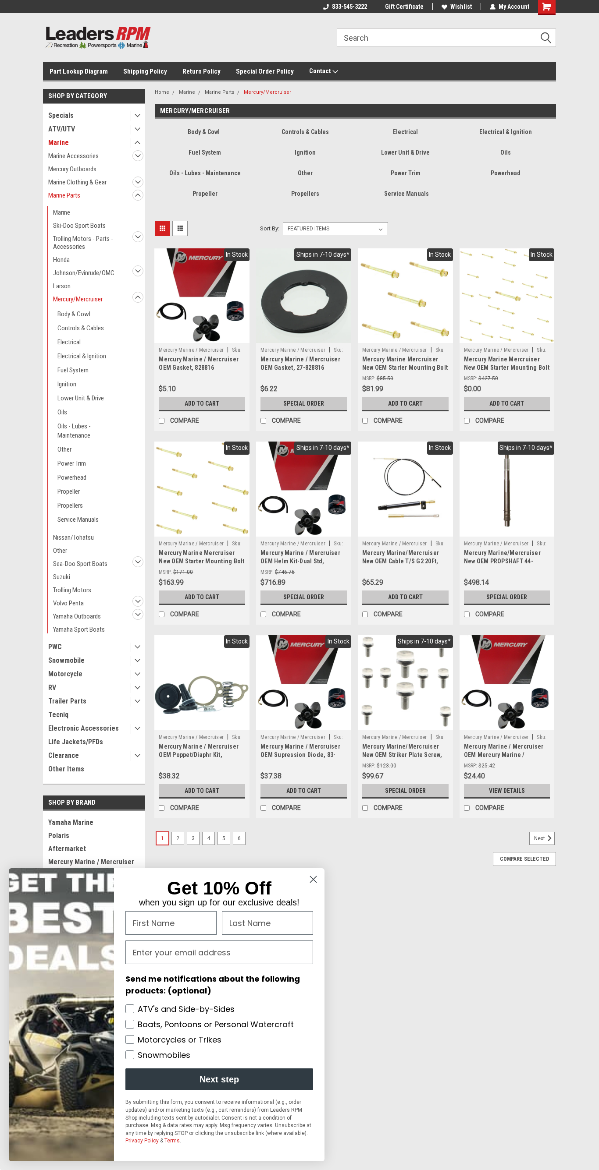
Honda (61, 260)
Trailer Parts (67, 701)
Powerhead (71, 477)
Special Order (303, 403)
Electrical (69, 342)
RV (52, 687)
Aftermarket (67, 849)
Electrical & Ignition (81, 356)
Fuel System (73, 370)
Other (64, 449)
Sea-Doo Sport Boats (80, 564)
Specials (61, 115)
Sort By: (269, 228)
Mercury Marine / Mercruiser (191, 350)
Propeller (68, 491)
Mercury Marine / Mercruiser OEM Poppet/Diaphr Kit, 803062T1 (199, 755)
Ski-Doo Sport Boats (79, 226)
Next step (219, 1079)
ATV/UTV (61, 129)
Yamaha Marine (70, 822)
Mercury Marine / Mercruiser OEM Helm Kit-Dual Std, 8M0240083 (300, 561)
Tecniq (58, 714)
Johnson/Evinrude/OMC (83, 273)
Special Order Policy (265, 71)
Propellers (70, 505)
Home (162, 92)
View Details (507, 790)
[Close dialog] (313, 879)
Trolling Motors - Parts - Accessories (83, 243)
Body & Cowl (73, 314)
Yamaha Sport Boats (79, 629)
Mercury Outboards (72, 169)
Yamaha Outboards (77, 616)
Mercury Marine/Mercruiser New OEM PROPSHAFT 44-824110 (502, 561)
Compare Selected (524, 859)
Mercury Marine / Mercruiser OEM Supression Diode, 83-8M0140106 (300, 755)
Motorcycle (65, 674)
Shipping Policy (145, 71)
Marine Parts (64, 195)
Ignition (66, 384)
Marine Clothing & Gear (77, 182)
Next (540, 838)
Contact (320, 71)
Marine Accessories (73, 156)
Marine (58, 142)
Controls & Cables (80, 328)
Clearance (63, 755)
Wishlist (461, 6)
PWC (55, 647)
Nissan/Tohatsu (73, 537)
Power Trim (71, 463)
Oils (62, 412)
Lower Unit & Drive (80, 398)
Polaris (58, 835)
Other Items (66, 769)
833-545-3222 (349, 6)
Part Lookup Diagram (79, 71)
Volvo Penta (68, 603)
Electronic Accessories (83, 728)
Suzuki (61, 577)
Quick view (202, 336)
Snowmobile (66, 660)
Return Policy (201, 71)
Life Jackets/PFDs (75, 742)
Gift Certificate (404, 6)
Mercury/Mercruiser (78, 299)
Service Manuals (78, 519)
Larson (62, 286)
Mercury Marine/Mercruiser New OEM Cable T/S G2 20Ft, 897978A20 (400, 561)
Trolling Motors (72, 590)
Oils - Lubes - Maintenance (74, 430)
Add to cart (202, 403)
